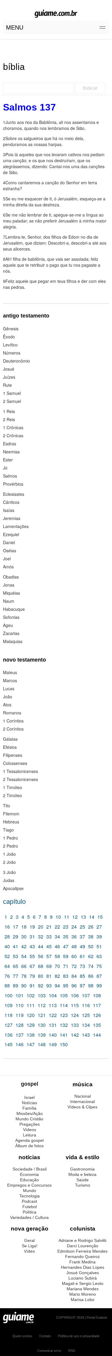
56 (40, 956)
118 (8, 1015)
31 (32, 936)
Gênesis (11, 329)
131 (53, 1024)
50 (90, 946)
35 (65, 936)
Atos (7, 705)
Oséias (9, 550)
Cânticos (11, 502)
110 (20, 1005)
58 (57, 956)
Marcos (10, 680)
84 (74, 975)
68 (40, 966)
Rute (7, 385)
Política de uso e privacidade (78, 1336)
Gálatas (10, 739)
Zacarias (11, 633)
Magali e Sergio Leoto (82, 1283)
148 (42, 1044)
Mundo (29, 1190)
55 (32, 956)
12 (75, 916)
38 (90, 936)
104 (53, 995)
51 (99, 946)
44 (40, 946)
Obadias (11, 577)
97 (82, 985)
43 (32, 946)
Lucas (8, 688)
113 (53, 1005)
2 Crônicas (13, 435)
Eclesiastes (13, 494)
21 (49, 926)
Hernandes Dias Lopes (82, 1267)
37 (82, 936)
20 (40, 926)
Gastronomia (82, 1169)
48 (74, 946)
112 (42, 1005)
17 (15, 926)
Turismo (82, 1185)
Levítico (10, 345)
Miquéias (11, 593)
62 (90, 956)
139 (42, 1034)
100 (8, 995)
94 (57, 985)
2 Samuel (12, 401)
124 (75, 1015)
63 (99, 956)
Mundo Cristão (29, 1118)
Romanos (12, 713)
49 (82, 946)
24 (74, 926)
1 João (9, 854)
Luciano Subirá (82, 1278)
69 (49, 966)
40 (7, 946)
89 (15, 985)
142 (75, 1034)
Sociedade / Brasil (30, 1169)
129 (31, 1024)
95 (65, 985)
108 (97, 995)
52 (7, 956)
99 (99, 985)
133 (75, 1024)
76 (7, 975)
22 (57, 926)
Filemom (11, 814)
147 (31, 1044)
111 (31, 1005)
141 (64, 1034)
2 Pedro (10, 846)
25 (82, 926)
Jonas (8, 585)
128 (20, 1024)
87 (99, 975)
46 (57, 946)
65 (15, 966)
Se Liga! (29, 1245)
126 (97, 1015)
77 (15, 975)
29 (15, 936)
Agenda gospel (29, 1140)
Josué (8, 369)
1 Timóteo (12, 787)
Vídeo (29, 1251)
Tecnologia (29, 1196)
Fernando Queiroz (82, 1256)
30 (24, 936)
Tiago (8, 830)
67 (32, 966)
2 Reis (9, 419)
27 (99, 926)
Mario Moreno (82, 1294)
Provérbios (13, 484)
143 (86, 1034)
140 (53, 1034)
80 (40, 975)
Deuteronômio (16, 361)
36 (74, 936)
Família (29, 1108)
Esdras (9, 444)
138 (31, 1034)
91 (32, 985)
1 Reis (9, 411)
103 (42, 995)
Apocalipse (13, 888)
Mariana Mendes (83, 1288)
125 (86, 1015)
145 (8, 1044)
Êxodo (9, 337)
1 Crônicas (13, 427)
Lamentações (16, 526)
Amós (8, 567)
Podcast (29, 1201)
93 (49, 985)
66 (24, 966)
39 (99, 936)
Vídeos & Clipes (82, 1107)
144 (97, 1034)
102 (31, 995)
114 (64, 1005)
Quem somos (22, 1336)
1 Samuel (12, 393)
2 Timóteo (12, 795)
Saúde (82, 1179)
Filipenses (12, 755)
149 (53, 1044)
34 (57, 936)
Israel (29, 1097)
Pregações (29, 1124)
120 (31, 1015)
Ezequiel (11, 534)
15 (100, 916)
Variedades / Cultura (29, 1217)
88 (7, 985)
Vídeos (29, 1129)
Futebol (29, 1206)
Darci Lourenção (82, 1245)
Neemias (11, 452)
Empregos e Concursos (29, 1185)
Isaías (8, 510)
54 (24, 956)
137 (20, 1034)
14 (91, 916)
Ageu (8, 625)
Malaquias (12, 641)
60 (74, 956)
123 (64, 1015)
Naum (8, 601)
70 (57, 966)
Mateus (10, 672)
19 (32, 926)
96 (74, 985)
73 (82, 966)
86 (90, 975)
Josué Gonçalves (82, 1272)
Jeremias (11, 518)
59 (65, 956)
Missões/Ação (29, 1113)
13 (83, 916)
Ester (8, 460)
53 (15, 956)
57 (49, 956)
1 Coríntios (13, 721)
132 (64, 1024)
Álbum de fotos (29, 1145)
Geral (29, 1240)
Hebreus (11, 822)
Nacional (82, 1096)
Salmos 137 (29, 107)
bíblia (14, 67)
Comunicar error (49, 1350)
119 (20, 1015)
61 (82, 956)
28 (7, 936)
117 (97, 1005)
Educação (29, 1179)
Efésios (10, 747)
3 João (9, 872)
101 (20, 995)
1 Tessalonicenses (20, 771)
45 (49, 946)
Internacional (82, 1101)
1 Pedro (10, 838)
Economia (29, 1174)
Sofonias (11, 617)
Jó (5, 468)
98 (90, 985)
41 (15, 946)
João (7, 697)
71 (65, 966)
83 (65, 975)
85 (82, 975)
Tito (6, 806)
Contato (45, 1336)
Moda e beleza (82, 1174)
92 (40, 985)
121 (42, 1015)
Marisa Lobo (82, 1299)
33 (49, 936)
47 (65, 946)
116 (86, 1005)
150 (64, 1044)
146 (20, 1044)
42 (24, 946)
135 (97, 1024)
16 (7, 926)
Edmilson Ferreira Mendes (82, 1251)
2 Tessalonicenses (20, 779)
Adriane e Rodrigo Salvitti (82, 1240)
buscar (90, 87)
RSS (71, 1350)
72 (74, 966)
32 (40, 936)
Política (29, 1212)
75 (99, 966)
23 (65, 926)
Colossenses (15, 763)
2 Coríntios (13, 729)
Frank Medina (82, 1262)
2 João (9, 862)
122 (53, 1015)
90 (24, 985)
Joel (7, 559)
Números (11, 353)
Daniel (9, 542)
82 (57, 975)
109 (8, 1005)
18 (24, 926)
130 (42, 1024)
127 (8, 1024)
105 (64, 995)
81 (49, 975)
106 (75, 995)
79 (32, 975)
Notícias (29, 1102)
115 (75, 1005)
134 (86, 1024)
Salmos (10, 476)
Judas (8, 880)
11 (66, 916)
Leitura (29, 1135)
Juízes (9, 377)
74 (90, 966)
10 (58, 916)
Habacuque (14, 609)
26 (90, 926)
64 (7, 966)
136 (8, 1034)
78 (24, 975)
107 (86, 995)
